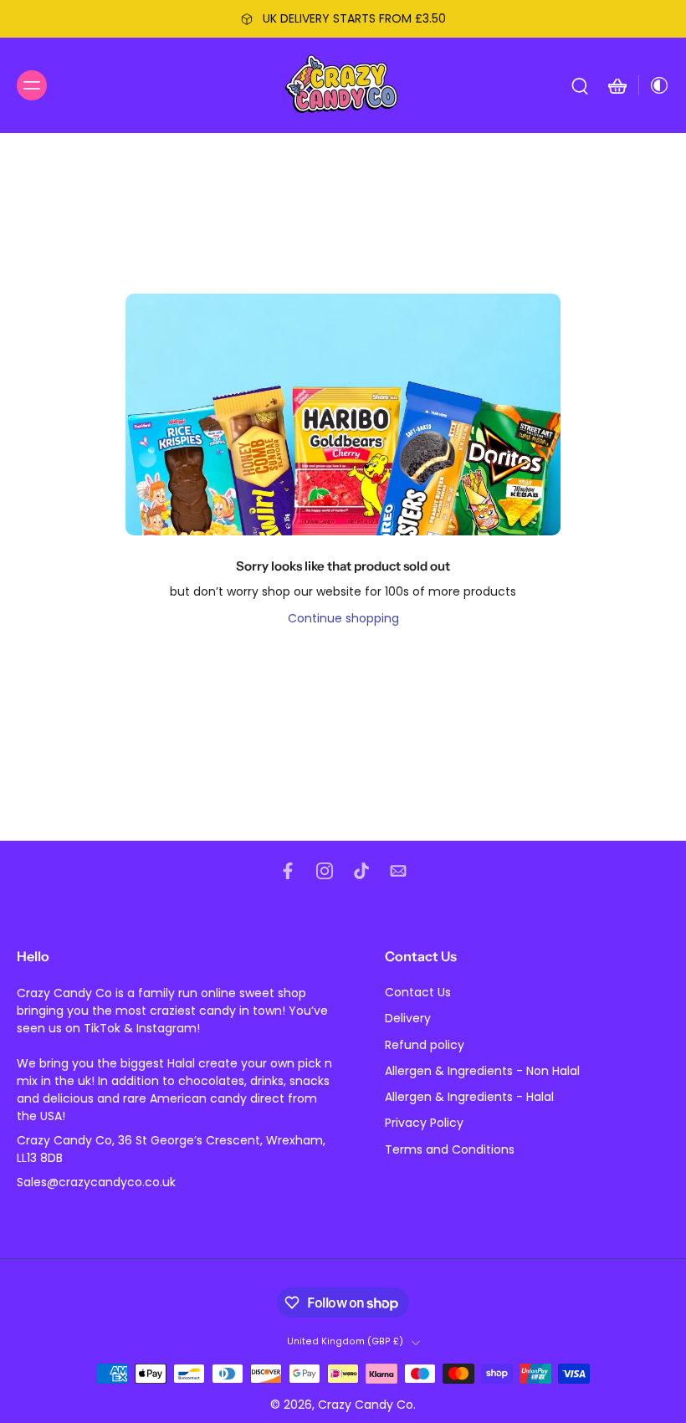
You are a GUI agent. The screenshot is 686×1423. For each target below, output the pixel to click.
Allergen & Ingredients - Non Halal (482, 1071)
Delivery (408, 1018)
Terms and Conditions (449, 1150)
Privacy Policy (424, 1123)
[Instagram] (324, 870)
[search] (579, 85)
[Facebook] (287, 870)
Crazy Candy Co (365, 1404)
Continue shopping (343, 618)
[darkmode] (654, 85)
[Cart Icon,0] (616, 85)
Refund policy (424, 1045)
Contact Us (418, 993)
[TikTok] (361, 870)
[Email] (398, 870)
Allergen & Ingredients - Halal (469, 1097)
